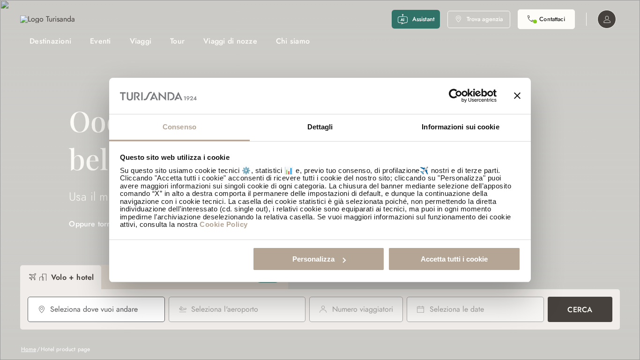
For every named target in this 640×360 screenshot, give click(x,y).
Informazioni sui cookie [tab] (460, 127)
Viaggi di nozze (230, 41)
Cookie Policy (224, 224)
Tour (177, 41)
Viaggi (141, 41)
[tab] (60, 277)
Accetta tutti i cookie (454, 259)
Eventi (100, 41)
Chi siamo (293, 41)
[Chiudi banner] (517, 96)
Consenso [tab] (179, 127)
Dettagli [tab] (320, 127)
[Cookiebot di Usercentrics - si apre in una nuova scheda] (456, 96)
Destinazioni (50, 41)
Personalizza (313, 259)
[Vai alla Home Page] (47, 19)
